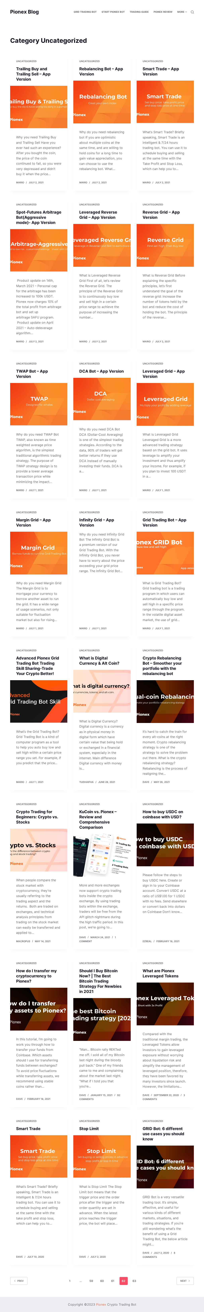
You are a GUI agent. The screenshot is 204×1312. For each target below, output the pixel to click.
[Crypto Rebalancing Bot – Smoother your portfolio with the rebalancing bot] (165, 701)
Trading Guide (139, 11)
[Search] (192, 12)
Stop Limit (89, 1128)
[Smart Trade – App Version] (165, 102)
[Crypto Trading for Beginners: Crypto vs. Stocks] (38, 850)
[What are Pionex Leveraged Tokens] (165, 1004)
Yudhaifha (86, 782)
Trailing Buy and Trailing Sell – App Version (33, 74)
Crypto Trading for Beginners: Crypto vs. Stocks (37, 817)
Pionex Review (163, 11)
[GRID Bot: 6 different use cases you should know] (165, 1167)
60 (102, 1281)
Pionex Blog (24, 12)
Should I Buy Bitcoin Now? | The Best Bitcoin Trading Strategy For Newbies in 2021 (100, 981)
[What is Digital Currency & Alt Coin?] (101, 691)
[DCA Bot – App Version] (101, 399)
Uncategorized (26, 61)
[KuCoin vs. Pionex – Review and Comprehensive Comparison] (101, 855)
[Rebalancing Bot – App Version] (101, 102)
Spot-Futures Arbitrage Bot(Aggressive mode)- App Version (38, 217)
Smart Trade (28, 1128)
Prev (20, 1280)
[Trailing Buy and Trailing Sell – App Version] (38, 107)
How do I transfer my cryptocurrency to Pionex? (36, 976)
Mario (20, 182)
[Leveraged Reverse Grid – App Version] (101, 245)
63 (134, 1281)
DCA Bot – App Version (101, 371)
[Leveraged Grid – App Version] (165, 404)
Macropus (23, 941)
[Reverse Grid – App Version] (165, 245)
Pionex (101, 1304)
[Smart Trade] (38, 1156)
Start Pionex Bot (113, 11)
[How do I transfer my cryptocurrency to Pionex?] (38, 1009)
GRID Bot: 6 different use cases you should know (163, 1133)
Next (183, 1280)
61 (112, 1281)
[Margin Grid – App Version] (38, 553)
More (180, 11)
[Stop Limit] (101, 1156)
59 (91, 1281)
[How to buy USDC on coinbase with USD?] (165, 845)
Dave (146, 782)
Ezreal (147, 941)
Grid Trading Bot (85, 11)
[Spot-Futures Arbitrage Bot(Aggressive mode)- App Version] (38, 250)
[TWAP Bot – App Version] (38, 404)
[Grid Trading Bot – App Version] (165, 553)
